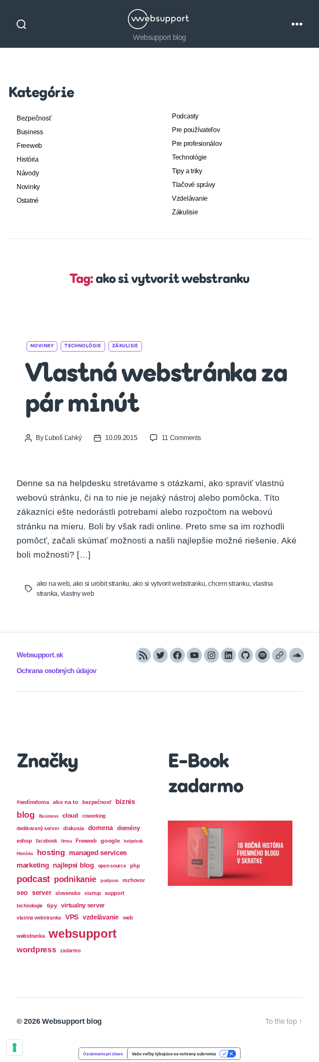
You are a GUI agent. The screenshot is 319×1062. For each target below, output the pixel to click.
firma (66, 840)
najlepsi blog (73, 865)
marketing (33, 865)
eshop (24, 841)
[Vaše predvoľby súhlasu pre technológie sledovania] (14, 1047)
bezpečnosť (96, 802)
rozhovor (134, 880)
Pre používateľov (196, 129)
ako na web (53, 583)
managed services (98, 853)
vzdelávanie (101, 917)
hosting (51, 852)
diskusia (73, 828)
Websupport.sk (40, 655)
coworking (94, 816)
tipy (52, 905)
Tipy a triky (187, 171)
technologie (30, 906)
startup (92, 893)
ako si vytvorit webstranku (169, 583)
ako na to (66, 802)
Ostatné (28, 200)
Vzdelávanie (190, 198)
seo (22, 892)
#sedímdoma (33, 802)
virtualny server (83, 905)
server (41, 892)
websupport (82, 933)
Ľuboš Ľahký (63, 437)
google (110, 841)
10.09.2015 (121, 437)
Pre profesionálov (197, 143)
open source (112, 866)
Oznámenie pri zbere (103, 1053)
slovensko (68, 893)
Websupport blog (72, 1021)
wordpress (36, 949)
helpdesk (133, 840)
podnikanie (75, 879)
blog (26, 814)
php (135, 866)
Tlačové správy (193, 184)
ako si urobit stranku (101, 583)
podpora (109, 880)
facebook (46, 841)
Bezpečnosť (34, 118)
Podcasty (185, 116)
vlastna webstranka (39, 918)
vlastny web (77, 593)
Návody (28, 173)
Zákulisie (185, 212)
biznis (125, 802)
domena (100, 827)
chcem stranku (229, 583)
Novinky (28, 186)
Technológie (189, 157)
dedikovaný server (38, 828)
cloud (70, 815)
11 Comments (181, 437)
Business (30, 131)
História (28, 159)
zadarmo (70, 950)
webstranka (30, 936)
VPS (72, 917)
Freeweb (29, 145)
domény (128, 827)
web (128, 917)
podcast (33, 879)
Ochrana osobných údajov (56, 671)
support (114, 893)
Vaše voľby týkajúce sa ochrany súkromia (174, 1053)
